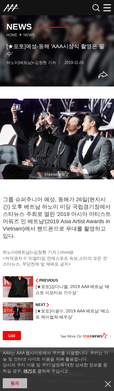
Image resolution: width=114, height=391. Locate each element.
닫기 (108, 384)
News (28, 35)
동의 (15, 383)
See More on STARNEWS (86, 335)
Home (11, 35)
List (12, 335)
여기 (27, 370)
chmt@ (67, 252)
